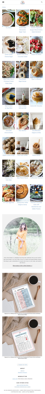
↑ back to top (22, 364)
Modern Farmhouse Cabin (22, 386)
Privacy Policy (22, 372)
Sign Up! (15, 378)
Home (4, 7)
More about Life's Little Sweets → (22, 265)
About (22, 370)
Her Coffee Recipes (22, 385)
